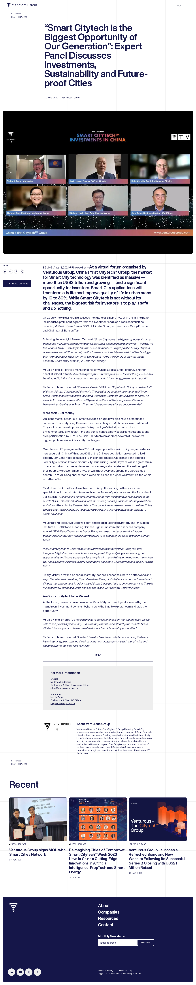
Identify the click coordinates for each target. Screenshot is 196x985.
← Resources (15, 14)
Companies (108, 912)
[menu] (187, 5)
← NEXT (12, 17)
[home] (13, 907)
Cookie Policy (125, 971)
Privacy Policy (105, 971)
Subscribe (145, 942)
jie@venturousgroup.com (63, 703)
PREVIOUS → (23, 17)
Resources (108, 918)
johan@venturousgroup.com (64, 688)
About (104, 905)
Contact (105, 924)
